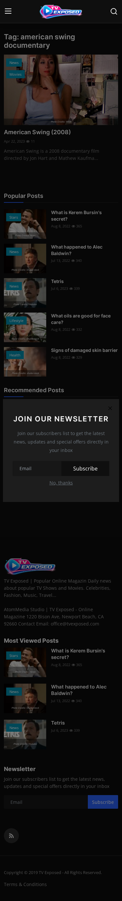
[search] (114, 11)
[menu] (8, 11)
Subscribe (85, 468)
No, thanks (61, 483)
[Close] (109, 408)
